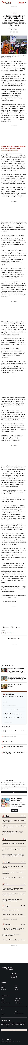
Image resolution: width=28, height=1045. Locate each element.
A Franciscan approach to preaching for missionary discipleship (11, 934)
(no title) (5, 701)
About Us (3, 998)
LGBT (3, 632)
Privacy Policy (17, 998)
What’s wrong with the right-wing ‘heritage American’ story (13, 747)
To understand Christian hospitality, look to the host (13, 849)
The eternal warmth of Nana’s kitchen (16, 685)
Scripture (3, 989)
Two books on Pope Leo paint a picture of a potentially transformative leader (12, 900)
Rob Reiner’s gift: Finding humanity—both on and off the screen (13, 878)
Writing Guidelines (5, 1003)
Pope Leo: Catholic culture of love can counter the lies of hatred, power (13, 894)
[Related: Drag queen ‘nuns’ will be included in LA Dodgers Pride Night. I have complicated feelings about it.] (13, 148)
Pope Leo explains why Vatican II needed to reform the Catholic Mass (14, 753)
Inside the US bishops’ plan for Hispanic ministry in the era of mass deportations (13, 826)
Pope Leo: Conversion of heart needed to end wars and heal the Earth (13, 821)
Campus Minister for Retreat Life (10, 709)
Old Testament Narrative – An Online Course (13, 717)
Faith (12, 13)
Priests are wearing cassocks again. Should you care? (14, 731)
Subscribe (21, 2)
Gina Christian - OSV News (14, 28)
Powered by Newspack (5, 1042)
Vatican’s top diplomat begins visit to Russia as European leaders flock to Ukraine (12, 889)
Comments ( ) (14, 638)
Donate (3, 1011)
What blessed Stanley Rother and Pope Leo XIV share (13, 844)
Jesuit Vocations (18, 1002)
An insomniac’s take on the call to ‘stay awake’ (12, 914)
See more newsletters (20, 786)
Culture (3, 987)
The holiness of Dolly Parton (9, 736)
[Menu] (26, 3)
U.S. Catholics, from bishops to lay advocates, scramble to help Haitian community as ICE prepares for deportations (12, 833)
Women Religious (10, 632)
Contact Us (17, 1000)
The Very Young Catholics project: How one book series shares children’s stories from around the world (13, 856)
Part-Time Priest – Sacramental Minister (12, 713)
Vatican (16, 987)
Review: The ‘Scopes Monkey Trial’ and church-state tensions (13, 872)
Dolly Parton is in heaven (9, 741)
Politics (16, 985)
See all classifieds (7, 722)
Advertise (16, 1011)
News (15, 13)
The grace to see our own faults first (10, 910)
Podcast (16, 989)
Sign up (14, 1029)
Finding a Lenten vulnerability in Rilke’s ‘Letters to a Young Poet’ (13, 867)
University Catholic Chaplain (9, 705)
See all (23, 816)
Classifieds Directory (19, 1014)
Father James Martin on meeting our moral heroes (13, 939)
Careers (3, 1000)
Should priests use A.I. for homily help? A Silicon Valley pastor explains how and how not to (13, 929)
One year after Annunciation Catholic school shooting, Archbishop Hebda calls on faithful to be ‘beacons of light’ (16, 670)
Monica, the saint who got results (9, 919)
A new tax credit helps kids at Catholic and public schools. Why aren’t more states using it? (17, 678)
